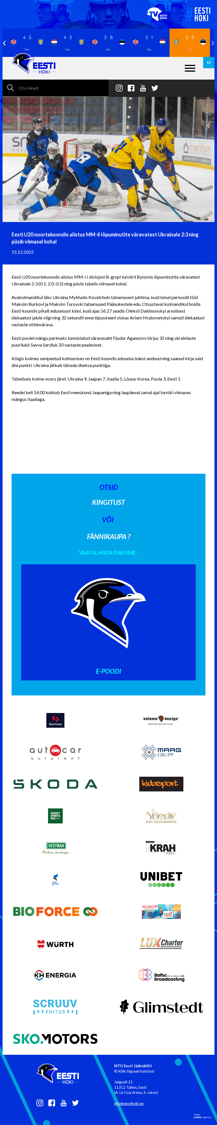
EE (209, 62)
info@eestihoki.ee (129, 1103)
